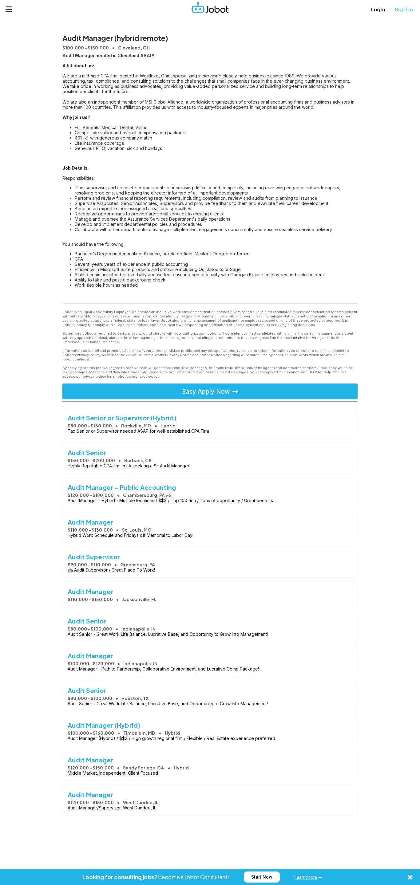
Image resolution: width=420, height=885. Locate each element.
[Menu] (9, 9)
